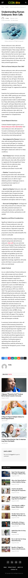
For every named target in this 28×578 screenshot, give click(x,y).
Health (7, 7)
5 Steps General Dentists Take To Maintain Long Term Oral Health (14, 440)
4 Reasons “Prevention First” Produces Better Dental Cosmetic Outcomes (12, 395)
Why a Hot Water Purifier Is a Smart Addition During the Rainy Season (19, 482)
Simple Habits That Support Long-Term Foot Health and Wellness (19, 498)
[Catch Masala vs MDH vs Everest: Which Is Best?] (6, 507)
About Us (20, 567)
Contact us (14, 569)
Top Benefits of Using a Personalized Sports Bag (18, 523)
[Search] (25, 2)
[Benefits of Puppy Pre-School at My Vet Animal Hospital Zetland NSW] (6, 549)
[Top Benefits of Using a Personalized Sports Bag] (6, 524)
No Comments (6, 20)
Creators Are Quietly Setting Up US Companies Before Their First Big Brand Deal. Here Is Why (19, 491)
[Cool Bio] (14, 2)
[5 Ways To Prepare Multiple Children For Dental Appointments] (14, 408)
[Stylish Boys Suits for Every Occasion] (6, 532)
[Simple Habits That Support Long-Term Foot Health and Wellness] (6, 499)
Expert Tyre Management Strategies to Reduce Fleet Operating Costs (19, 473)
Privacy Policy (12, 567)
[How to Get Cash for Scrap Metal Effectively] (6, 541)
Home (3, 7)
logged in (12, 454)
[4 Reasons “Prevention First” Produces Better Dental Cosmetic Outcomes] (14, 385)
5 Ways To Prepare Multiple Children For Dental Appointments (13, 417)
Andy (7, 18)
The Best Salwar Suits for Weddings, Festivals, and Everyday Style (18, 515)
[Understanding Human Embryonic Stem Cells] (14, 31)
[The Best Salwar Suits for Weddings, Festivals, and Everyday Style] (6, 516)
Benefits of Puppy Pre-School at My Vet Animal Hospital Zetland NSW (18, 548)
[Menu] (3, 2)
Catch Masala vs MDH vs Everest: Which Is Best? (18, 506)
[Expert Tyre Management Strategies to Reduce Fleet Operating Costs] (6, 474)
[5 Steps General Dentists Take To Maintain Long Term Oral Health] (14, 430)
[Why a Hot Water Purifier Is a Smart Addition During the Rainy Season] (6, 482)
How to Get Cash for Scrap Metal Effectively (19, 539)
